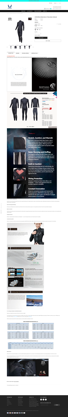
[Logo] (9, 6)
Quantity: (36, 31)
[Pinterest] (46, 399)
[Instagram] (43, 399)
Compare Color (30, 41)
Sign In (54, 8)
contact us (30, 316)
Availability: (36, 20)
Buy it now (48, 40)
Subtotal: (36, 35)
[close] (60, 0)
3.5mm (39, 25)
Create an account (58, 8)
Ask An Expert (16, 381)
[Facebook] (41, 399)
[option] (20, 30)
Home (8, 13)
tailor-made (15, 316)
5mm (41, 25)
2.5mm (36, 25)
